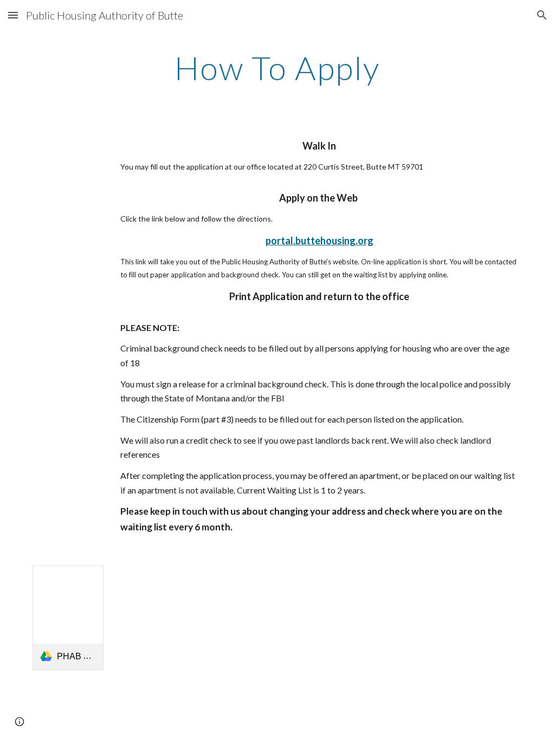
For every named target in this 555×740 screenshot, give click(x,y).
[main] (277, 68)
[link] (68, 618)
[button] (13, 15)
